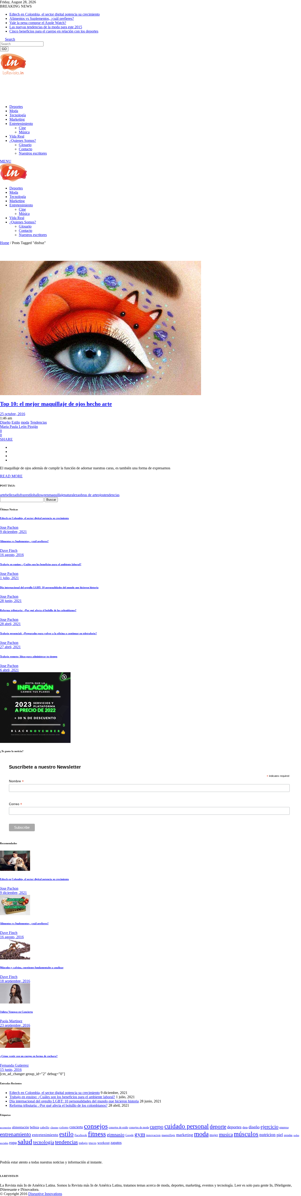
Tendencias (38, 422)
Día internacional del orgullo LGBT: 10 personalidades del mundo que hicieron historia (49, 587)
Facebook (81, 1135)
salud (25, 1141)
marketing (184, 1135)
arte (2, 495)
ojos (101, 495)
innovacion (153, 1135)
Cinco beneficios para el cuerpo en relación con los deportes (53, 31)
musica (226, 1134)
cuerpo (156, 1126)
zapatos (116, 1143)
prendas (288, 1135)
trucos (92, 1143)
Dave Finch (8, 551)
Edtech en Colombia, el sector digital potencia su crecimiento (54, 14)
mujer (214, 1135)
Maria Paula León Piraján (19, 427)
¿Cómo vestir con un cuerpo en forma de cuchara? (29, 1056)
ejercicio (269, 1127)
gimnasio (115, 1134)
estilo (29, 495)
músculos (246, 1134)
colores (63, 1127)
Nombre (16, 781)
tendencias (111, 495)
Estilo (16, 422)
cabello (44, 1127)
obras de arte (88, 495)
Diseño (5, 422)
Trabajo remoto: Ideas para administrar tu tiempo (28, 656)
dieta (245, 1127)
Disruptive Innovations (45, 1194)
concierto (76, 1127)
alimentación (20, 1127)
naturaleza (71, 495)
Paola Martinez (11, 1021)
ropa (13, 1142)
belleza (10, 495)
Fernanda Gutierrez (14, 1065)
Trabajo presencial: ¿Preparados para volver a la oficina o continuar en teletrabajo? (48, 633)
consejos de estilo (118, 1127)
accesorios (5, 1127)
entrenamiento (15, 1134)
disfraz (21, 495)
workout (103, 1143)
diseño (254, 1127)
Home (4, 243)
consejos (96, 1126)
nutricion (267, 1134)
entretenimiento (45, 1135)
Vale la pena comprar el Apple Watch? (37, 23)
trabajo (83, 1143)
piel (280, 1134)
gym (140, 1134)
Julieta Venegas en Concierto (16, 1011)
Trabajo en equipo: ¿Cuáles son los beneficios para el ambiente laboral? (40, 564)
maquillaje (56, 495)
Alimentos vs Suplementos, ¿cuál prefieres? (41, 18)
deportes (234, 1127)
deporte (218, 1126)
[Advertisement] (85, 89)
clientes (54, 1127)
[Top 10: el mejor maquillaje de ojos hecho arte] (100, 394)
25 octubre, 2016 (12, 414)
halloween (41, 495)
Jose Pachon (9, 527)
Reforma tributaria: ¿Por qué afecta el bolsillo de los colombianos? (38, 610)
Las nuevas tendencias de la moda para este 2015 (45, 27)
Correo (15, 804)
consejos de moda (139, 1127)
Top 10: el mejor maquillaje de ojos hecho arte (56, 404)
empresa (284, 1127)
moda (25, 422)
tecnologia (43, 1142)
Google (129, 1135)
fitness (97, 1134)
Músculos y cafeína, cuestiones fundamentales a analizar (31, 967)
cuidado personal (186, 1126)
